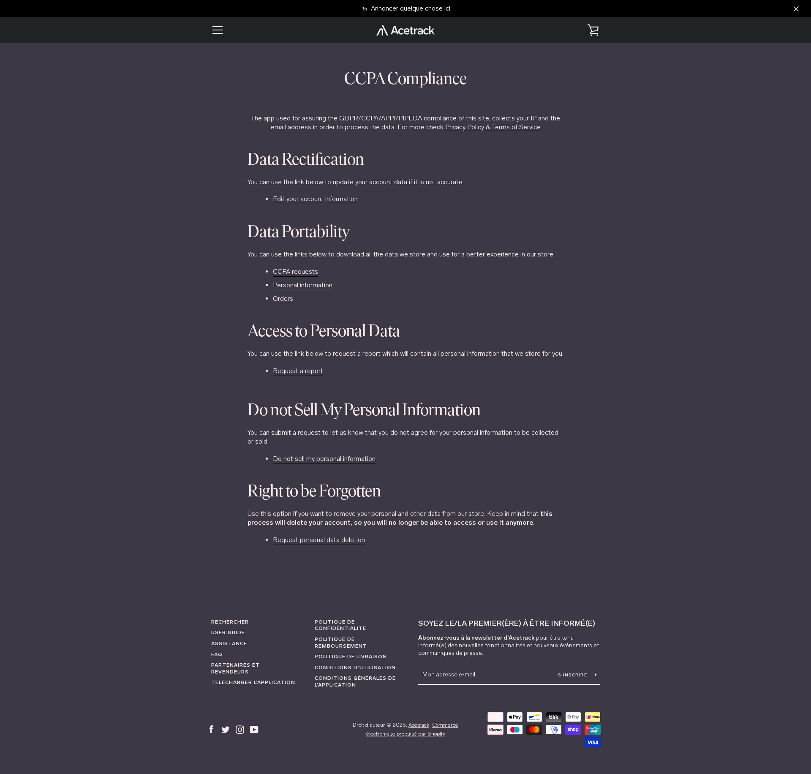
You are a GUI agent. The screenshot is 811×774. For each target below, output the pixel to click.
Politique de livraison (351, 657)
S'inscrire (573, 675)
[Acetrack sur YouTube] (254, 729)
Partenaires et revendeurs (235, 668)
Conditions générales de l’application (355, 681)
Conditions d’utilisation (355, 667)
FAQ (217, 654)
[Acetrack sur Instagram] (240, 729)
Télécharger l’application (253, 682)
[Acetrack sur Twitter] (225, 729)
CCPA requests (295, 271)
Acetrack (418, 725)
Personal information (302, 285)
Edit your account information (315, 199)
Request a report (298, 371)
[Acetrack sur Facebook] (211, 729)
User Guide (228, 632)
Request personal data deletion (319, 540)
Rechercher (230, 622)
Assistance (229, 643)
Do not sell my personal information (324, 459)
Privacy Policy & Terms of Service (493, 127)
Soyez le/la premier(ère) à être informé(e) (506, 623)
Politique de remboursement (341, 642)
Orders (283, 298)
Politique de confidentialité (340, 625)
